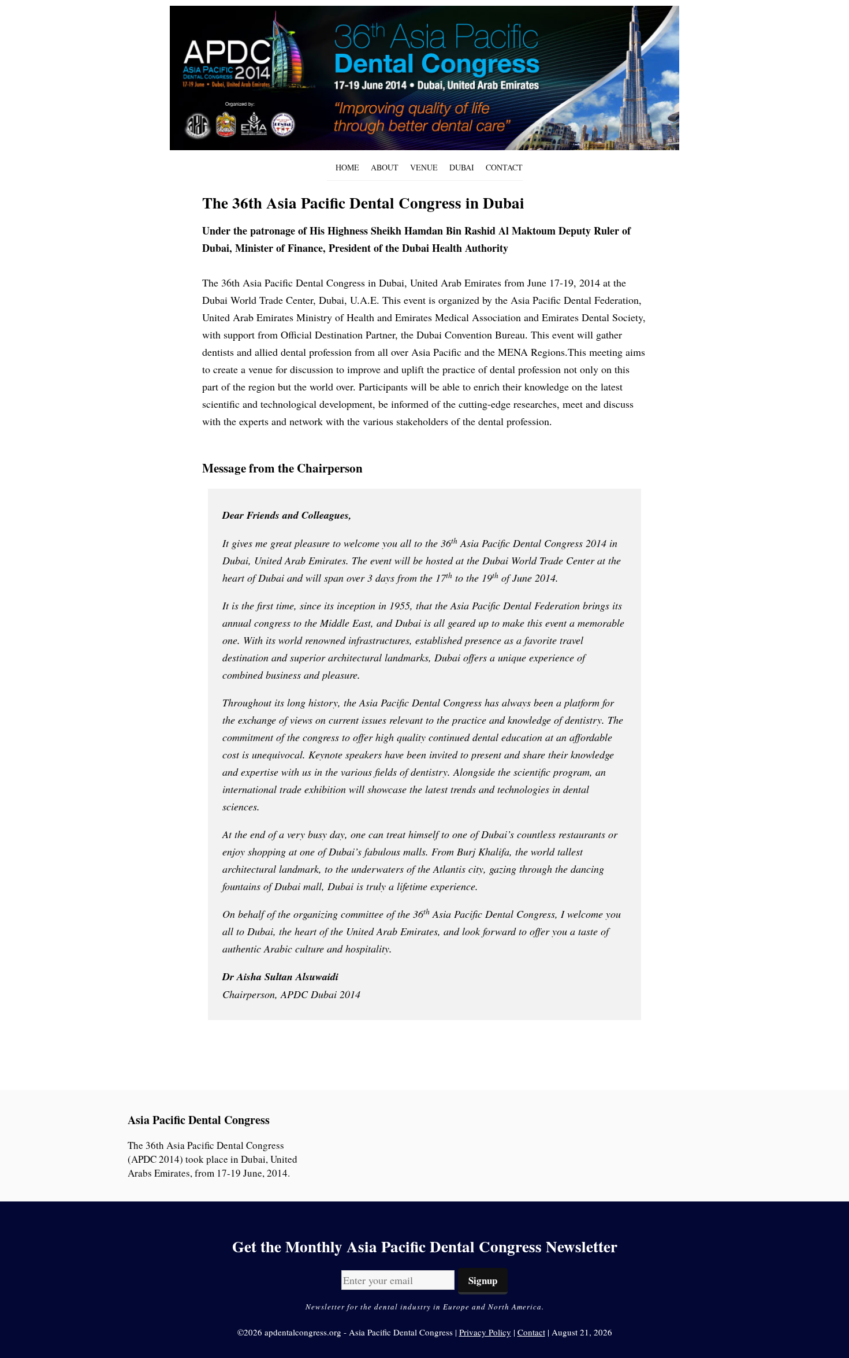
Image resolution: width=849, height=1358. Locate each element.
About (385, 167)
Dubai (461, 167)
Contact (504, 167)
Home (347, 167)
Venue (424, 167)
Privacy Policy (485, 1332)
